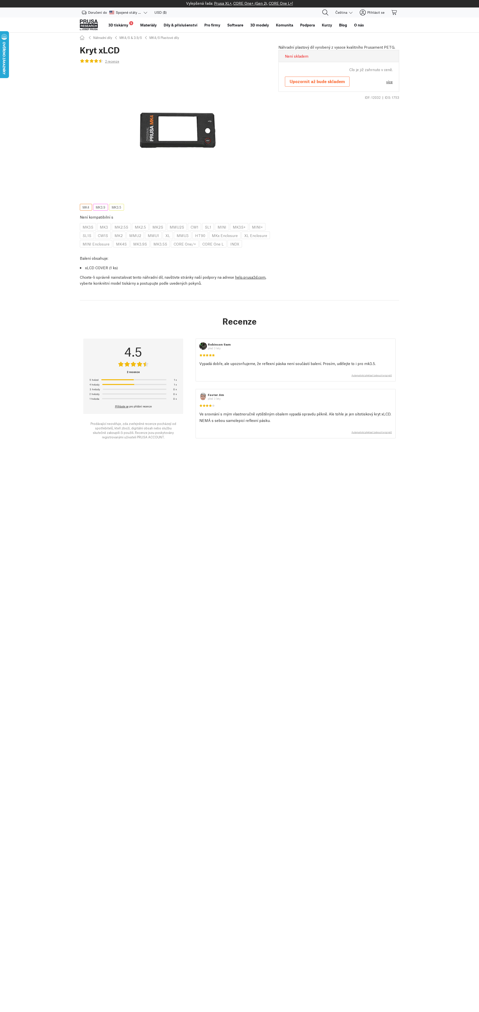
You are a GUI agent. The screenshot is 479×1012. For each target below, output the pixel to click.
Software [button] (235, 25)
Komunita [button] (284, 25)
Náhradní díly (102, 37)
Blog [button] (343, 25)
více (389, 81)
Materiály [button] (148, 25)
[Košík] (394, 12)
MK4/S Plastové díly (164, 37)
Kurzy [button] (327, 25)
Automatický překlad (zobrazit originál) (372, 375)
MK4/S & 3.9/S (131, 37)
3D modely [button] (259, 25)
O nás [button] (359, 25)
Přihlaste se (121, 406)
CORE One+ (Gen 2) (250, 2)
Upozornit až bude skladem (317, 81)
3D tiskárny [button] (120, 24)
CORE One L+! (281, 2)
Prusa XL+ (223, 2)
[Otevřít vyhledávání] (325, 12)
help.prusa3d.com (250, 276)
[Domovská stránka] (83, 37)
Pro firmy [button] (212, 25)
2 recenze (112, 61)
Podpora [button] (307, 25)
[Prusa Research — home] (88, 25)
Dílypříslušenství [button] (180, 25)
